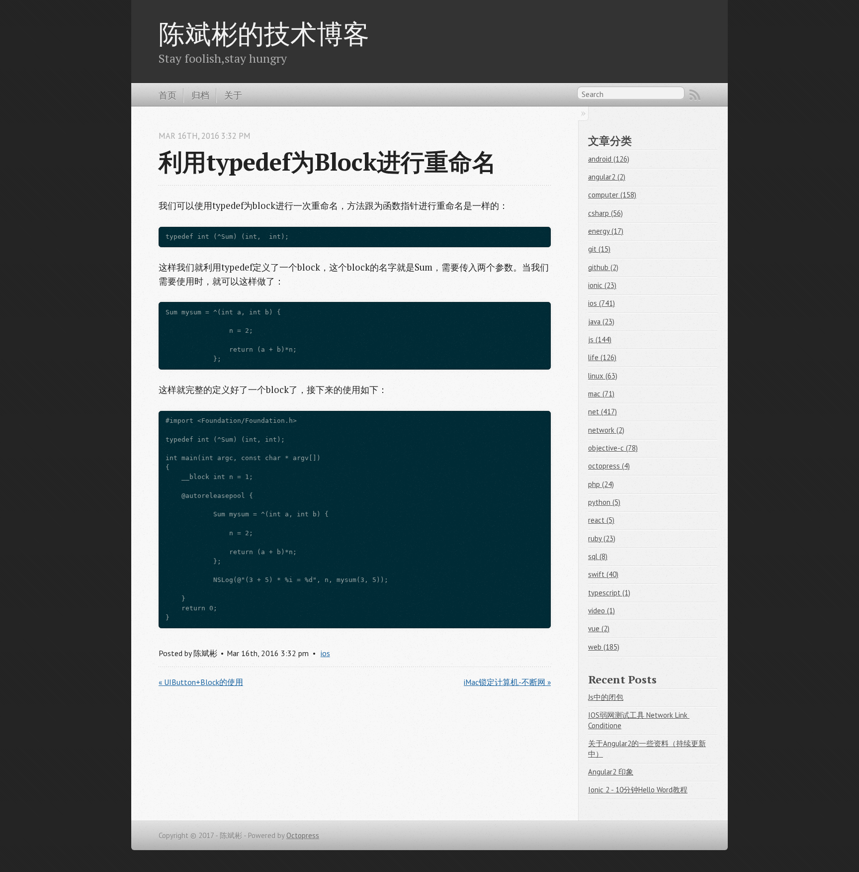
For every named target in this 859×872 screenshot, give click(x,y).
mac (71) (601, 393)
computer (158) (612, 194)
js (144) (599, 339)
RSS (694, 95)
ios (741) (601, 303)
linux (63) (602, 376)
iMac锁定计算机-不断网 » (507, 682)
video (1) (601, 610)
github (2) (603, 267)
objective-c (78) (613, 448)
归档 (200, 95)
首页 (167, 95)
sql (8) (597, 556)
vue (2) (598, 628)
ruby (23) (601, 538)
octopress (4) (609, 466)
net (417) (602, 411)
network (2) (606, 430)
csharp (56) (605, 213)
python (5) (604, 502)
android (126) (608, 159)
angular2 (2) (606, 177)
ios (325, 653)
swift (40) (603, 574)
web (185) (603, 647)
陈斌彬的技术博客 (264, 33)
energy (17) (605, 231)
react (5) (601, 520)
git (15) (599, 249)
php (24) (601, 484)
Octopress (302, 835)
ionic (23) (602, 285)
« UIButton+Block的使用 (201, 682)
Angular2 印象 (610, 771)
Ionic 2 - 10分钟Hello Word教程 (637, 789)
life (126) (602, 357)
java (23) (601, 321)
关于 (233, 95)
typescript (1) (609, 592)
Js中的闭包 (605, 697)
